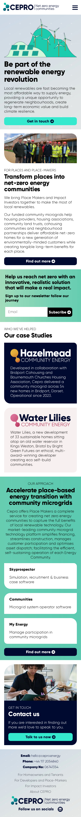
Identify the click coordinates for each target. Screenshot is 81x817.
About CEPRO (40, 792)
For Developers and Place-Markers (41, 780)
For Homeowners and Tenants (40, 775)
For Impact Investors (40, 786)
